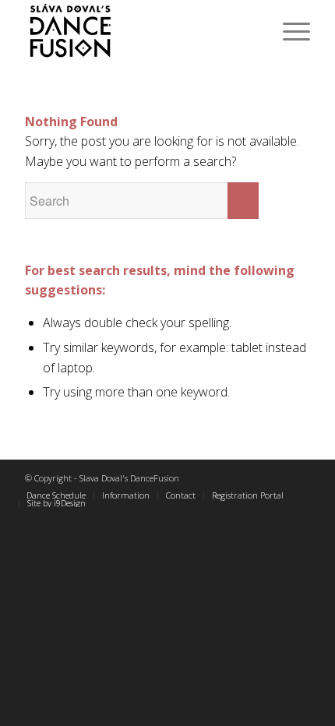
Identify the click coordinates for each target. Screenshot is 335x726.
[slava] (138, 31)
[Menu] (288, 31)
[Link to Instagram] (298, 479)
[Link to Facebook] (275, 479)
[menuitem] (288, 31)
